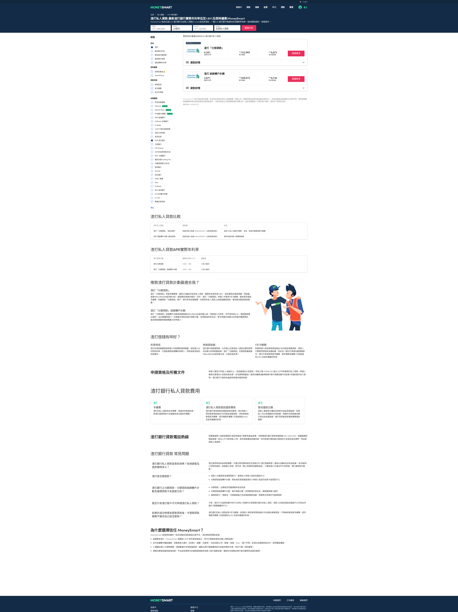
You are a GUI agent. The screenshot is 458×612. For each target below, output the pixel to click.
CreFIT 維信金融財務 (162, 129)
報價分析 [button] (249, 27)
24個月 (176, 28)
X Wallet (158, 125)
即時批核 (158, 84)
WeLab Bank (163, 110)
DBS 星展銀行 (160, 117)
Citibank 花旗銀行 (161, 121)
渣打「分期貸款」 (214, 48)
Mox (156, 182)
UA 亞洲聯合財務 (161, 194)
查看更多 (266, 21)
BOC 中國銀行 (160, 156)
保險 (257, 7)
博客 (283, 7)
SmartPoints (159, 75)
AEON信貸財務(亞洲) (163, 152)
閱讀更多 (298, 53)
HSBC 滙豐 (159, 178)
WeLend (161, 106)
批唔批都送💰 (160, 71)
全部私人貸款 (222, 28)
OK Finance (159, 148)
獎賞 (291, 7)
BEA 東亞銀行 (160, 190)
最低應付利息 (160, 51)
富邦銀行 (158, 167)
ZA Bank (158, 186)
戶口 (274, 7)
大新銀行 (158, 144)
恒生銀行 (158, 175)
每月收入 (196, 26)
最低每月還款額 (161, 55)
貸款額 (154, 26)
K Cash (157, 198)
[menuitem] (239, 7)
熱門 (156, 47)
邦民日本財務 (160, 133)
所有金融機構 (160, 102)
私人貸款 (160, 14)
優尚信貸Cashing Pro (163, 159)
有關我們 (277, 600)
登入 (305, 7)
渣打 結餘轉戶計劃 (214, 73)
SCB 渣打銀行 (172, 14)
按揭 (192, 610)
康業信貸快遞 (160, 201)
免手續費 (158, 88)
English (305, 2)
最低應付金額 (160, 59)
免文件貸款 (159, 92)
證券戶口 (194, 607)
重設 (152, 207)
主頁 (152, 14)
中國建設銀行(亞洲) (162, 163)
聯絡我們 (303, 600)
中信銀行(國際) (163, 113)
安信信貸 (158, 136)
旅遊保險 (154, 610)
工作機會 (290, 600)
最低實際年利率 (161, 62)
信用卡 (239, 7)
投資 (266, 7)
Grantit (157, 171)
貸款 (248, 7)
